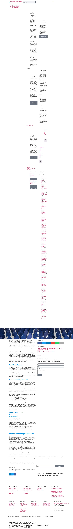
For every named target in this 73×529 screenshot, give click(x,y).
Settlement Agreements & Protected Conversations (33, 175)
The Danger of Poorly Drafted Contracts (46, 351)
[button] (36, 9)
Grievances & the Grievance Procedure (44, 252)
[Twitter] (12, 474)
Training (28, 167)
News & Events (30, 169)
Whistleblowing (44, 318)
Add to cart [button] (45, 140)
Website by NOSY (43, 525)
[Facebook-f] (15, 474)
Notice (42, 274)
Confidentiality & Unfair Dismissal (44, 353)
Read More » (39, 350)
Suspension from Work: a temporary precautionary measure (33, 182)
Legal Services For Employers (33, 13)
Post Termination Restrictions (43, 281)
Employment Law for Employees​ (42, 71)
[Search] (35, 2)
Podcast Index (32, 325)
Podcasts (28, 322)
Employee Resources (41, 108)
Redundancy (43, 296)
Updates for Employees (41, 94)
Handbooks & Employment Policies (44, 259)
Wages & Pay (43, 316)
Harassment (43, 261)
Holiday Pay (43, 269)
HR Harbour (32, 41)
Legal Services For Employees (42, 83)
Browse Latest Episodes (34, 324)
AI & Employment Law (43, 178)
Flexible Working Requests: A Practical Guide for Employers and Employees (57, 496)
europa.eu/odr (44, 519)
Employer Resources (32, 57)
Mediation (43, 271)
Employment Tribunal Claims (43, 229)
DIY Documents (30, 125)
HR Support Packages (31, 168)
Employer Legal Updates (33, 26)
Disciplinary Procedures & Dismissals (43, 198)
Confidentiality (44, 188)
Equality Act (43, 231)
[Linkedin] (10, 474)
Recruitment (43, 293)
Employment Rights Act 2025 (43, 220)
